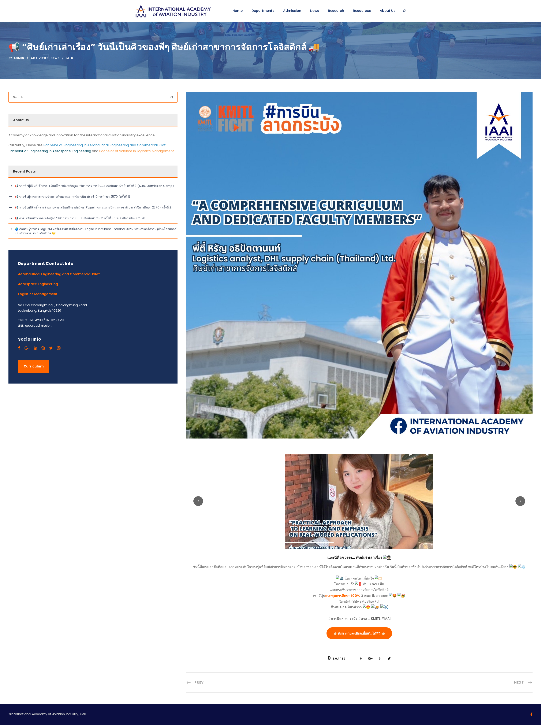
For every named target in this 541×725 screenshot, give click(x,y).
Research (336, 10)
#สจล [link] (362, 618)
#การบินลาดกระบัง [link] (342, 618)
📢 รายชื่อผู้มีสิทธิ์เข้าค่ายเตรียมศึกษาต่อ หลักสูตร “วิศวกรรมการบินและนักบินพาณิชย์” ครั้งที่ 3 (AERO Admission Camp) (94, 186)
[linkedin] (35, 348)
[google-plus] (27, 348)
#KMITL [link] (374, 618)
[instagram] (58, 348)
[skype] (43, 348)
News (314, 10)
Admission (292, 10)
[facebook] (19, 348)
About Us (387, 10)
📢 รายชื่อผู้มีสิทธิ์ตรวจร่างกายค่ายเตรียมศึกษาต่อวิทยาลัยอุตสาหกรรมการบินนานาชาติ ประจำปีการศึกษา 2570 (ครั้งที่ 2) (94, 207)
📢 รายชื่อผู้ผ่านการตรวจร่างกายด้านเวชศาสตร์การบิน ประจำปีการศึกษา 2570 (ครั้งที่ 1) (72, 197)
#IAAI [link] (386, 618)
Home (237, 10)
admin (19, 58)
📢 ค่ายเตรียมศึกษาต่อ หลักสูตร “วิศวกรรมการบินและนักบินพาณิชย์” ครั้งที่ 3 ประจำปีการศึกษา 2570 (80, 218)
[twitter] (51, 348)
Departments (262, 10)
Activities (40, 58)
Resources (362, 10)
